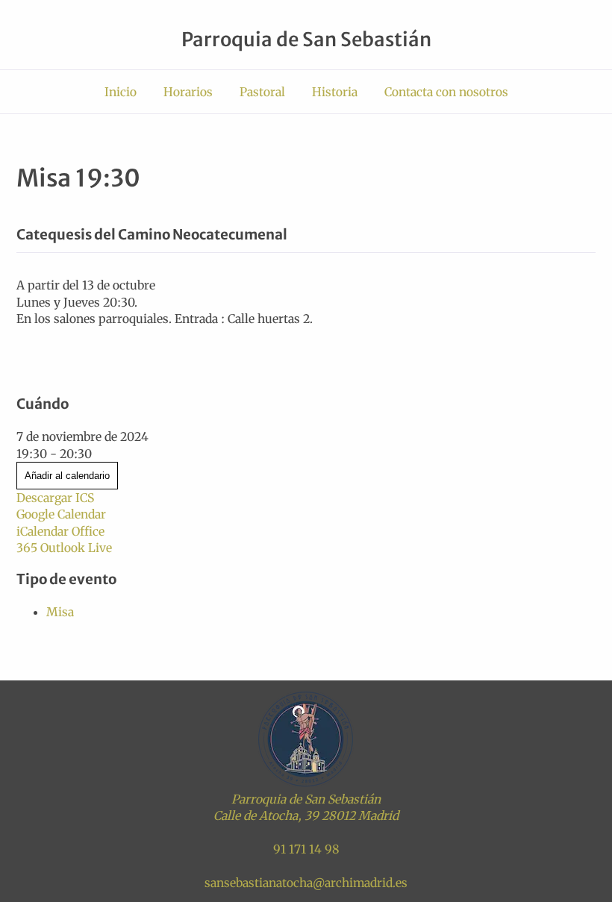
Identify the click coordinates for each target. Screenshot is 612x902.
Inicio (120, 91)
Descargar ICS (55, 497)
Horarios (188, 91)
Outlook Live (76, 547)
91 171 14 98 (306, 849)
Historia (334, 91)
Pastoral (262, 91)
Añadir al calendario (67, 475)
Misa (60, 611)
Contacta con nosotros (446, 91)
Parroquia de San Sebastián (306, 39)
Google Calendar (61, 514)
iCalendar (42, 531)
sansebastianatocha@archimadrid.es (306, 882)
